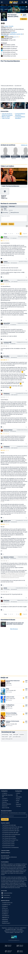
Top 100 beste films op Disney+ (9, 838)
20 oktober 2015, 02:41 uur (22, 342)
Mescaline (6, 356)
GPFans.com (5, 908)
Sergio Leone (7, 520)
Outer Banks (19, 797)
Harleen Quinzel (8, 430)
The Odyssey (5, 800)
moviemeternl (6, 895)
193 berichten (4, 206)
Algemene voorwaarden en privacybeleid (13, 931)
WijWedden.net (5, 917)
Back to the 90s (5, 807)
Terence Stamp (4, 35)
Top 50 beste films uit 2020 (8, 841)
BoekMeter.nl (5, 913)
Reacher (18, 798)
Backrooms (4, 805)
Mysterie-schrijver (9, 557)
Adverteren (22, 928)
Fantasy (6, 26)
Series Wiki (19, 929)
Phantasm (6, 600)
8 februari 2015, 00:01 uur (22, 280)
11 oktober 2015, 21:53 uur (22, 323)
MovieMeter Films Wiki (11, 929)
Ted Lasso (18, 806)
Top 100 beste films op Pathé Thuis (10, 840)
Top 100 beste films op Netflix (9, 836)
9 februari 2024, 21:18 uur (22, 600)
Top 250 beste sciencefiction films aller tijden (12, 827)
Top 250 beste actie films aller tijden (10, 832)
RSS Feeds (17, 932)
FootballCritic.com (6, 904)
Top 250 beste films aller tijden (9, 825)
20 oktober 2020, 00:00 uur (22, 429)
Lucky (17, 802)
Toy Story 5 (4, 798)
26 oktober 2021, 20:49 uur (22, 446)
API (21, 932)
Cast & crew (7, 9)
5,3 (16, 36)
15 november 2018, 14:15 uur (21, 393)
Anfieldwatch (5, 921)
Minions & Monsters (6, 804)
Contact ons (10, 928)
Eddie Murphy (12, 34)
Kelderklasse (5, 919)
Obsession (4, 802)
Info (2, 9)
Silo (17, 795)
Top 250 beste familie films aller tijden (10, 830)
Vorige (5, 233)
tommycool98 (7, 342)
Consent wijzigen (9, 932)
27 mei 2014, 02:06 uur (22, 236)
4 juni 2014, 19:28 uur (23, 261)
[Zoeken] (22, 2)
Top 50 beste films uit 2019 (8, 845)
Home (2, 5)
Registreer (4, 928)
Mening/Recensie (15, 212)
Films (7, 5)
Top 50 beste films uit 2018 (8, 843)
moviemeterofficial (7, 893)
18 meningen (12, 206)
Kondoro (6, 280)
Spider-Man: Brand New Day (7, 795)
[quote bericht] (26, 259)
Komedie (11, 26)
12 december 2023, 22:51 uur (21, 588)
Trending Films (4, 791)
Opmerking (5, 212)
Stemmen (15, 9)
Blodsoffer (18, 804)
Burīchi (17, 800)
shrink (5, 588)
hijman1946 (7, 323)
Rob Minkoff (14, 32)
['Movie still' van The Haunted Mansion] (6, 105)
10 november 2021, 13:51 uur (21, 520)
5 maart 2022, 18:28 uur (22, 557)
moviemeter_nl (6, 897)
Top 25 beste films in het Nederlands (10, 847)
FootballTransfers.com (7, 902)
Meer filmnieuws (14, 628)
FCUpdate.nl (5, 906)
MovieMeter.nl (5, 910)
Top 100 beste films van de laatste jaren (11, 834)
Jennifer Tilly (19, 34)
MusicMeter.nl (5, 912)
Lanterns (18, 793)
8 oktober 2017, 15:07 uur (22, 356)
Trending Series (18, 791)
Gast (5, 209)
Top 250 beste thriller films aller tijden (10, 828)
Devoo (5, 237)
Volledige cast (24, 145)
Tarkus (5, 261)
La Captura (4, 793)
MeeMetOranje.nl (6, 923)
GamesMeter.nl (5, 915)
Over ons (17, 928)
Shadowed (6, 393)
